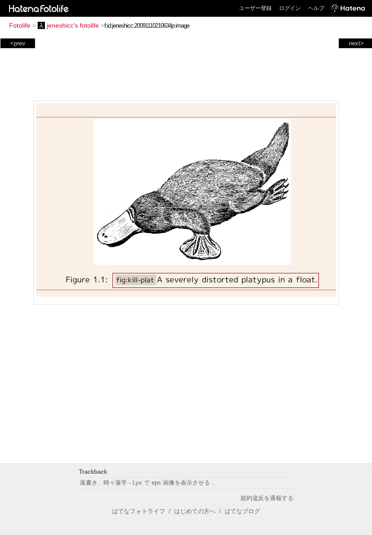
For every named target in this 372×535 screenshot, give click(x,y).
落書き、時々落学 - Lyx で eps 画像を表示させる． (148, 482)
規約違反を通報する (267, 498)
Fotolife (19, 25)
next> (356, 43)
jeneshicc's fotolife (73, 25)
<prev (17, 43)
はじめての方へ (194, 511)
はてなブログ (242, 511)
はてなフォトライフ (138, 511)
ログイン (290, 8)
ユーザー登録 (255, 8)
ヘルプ (316, 8)
